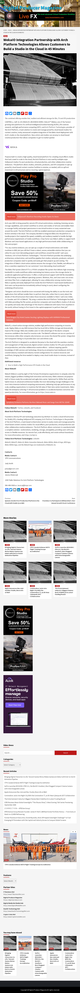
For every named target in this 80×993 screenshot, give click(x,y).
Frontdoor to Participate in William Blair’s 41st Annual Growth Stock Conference (58, 500)
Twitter (20, 408)
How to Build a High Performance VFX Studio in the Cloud (29, 365)
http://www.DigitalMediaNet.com (14, 905)
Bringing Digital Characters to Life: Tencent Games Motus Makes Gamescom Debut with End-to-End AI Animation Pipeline (14, 551)
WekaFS (25, 269)
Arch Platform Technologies (55, 127)
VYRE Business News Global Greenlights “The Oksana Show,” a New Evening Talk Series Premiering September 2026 (38, 803)
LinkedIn (27, 408)
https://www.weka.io (47, 392)
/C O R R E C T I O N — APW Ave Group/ (17, 808)
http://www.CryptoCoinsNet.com (14, 917)
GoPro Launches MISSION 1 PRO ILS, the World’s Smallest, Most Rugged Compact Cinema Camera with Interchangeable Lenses (64, 552)
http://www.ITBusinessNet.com (13, 894)
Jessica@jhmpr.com (24, 485)
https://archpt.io (31, 435)
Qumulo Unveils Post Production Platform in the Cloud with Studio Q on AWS (22, 500)
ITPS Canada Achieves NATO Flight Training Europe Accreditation (40, 549)
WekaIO (47, 122)
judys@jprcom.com (12, 469)
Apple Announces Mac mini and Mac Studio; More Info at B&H (14, 590)
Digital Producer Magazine (32, 7)
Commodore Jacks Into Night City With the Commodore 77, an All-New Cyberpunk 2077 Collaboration (39, 592)
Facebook (37, 408)
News (5, 36)
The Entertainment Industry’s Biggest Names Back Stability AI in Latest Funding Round (64, 591)
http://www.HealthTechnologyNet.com (16, 911)
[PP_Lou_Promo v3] (40, 191)
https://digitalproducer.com (12, 900)
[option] (40, 852)
